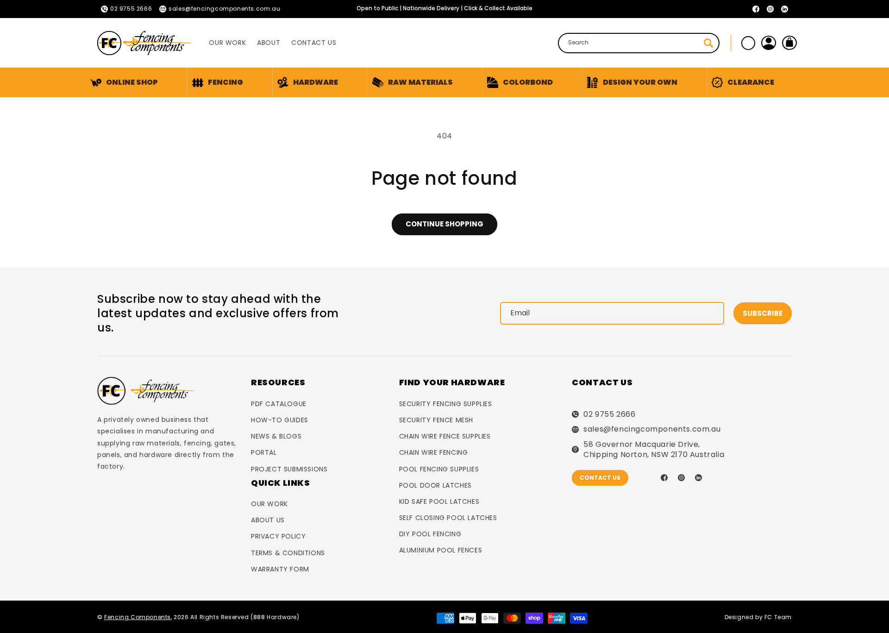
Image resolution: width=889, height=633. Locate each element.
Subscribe (763, 313)
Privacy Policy (278, 536)
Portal (264, 452)
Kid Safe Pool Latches (439, 501)
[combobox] (639, 43)
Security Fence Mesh (436, 420)
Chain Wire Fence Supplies (445, 436)
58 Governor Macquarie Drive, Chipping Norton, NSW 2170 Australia (653, 449)
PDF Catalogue (279, 403)
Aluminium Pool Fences (440, 550)
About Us (268, 520)
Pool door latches (435, 485)
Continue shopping (444, 224)
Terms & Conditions (288, 553)
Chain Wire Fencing (433, 452)
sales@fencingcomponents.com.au (651, 429)
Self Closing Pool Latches (448, 517)
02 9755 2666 (609, 414)
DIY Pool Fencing (430, 534)
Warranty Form (280, 569)
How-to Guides (279, 420)
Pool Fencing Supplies (439, 469)
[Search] (708, 43)
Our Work (269, 503)
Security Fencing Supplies (445, 403)
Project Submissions (289, 469)
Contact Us (600, 478)
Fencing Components (137, 617)
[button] (218, 82)
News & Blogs (276, 436)
